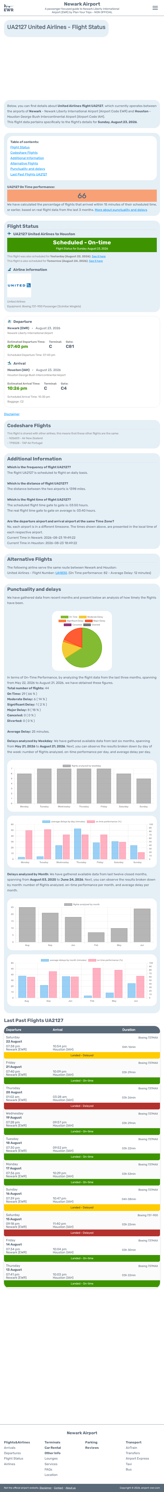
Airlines (9, 1464)
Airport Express (137, 1458)
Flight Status (20, 147)
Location (51, 1475)
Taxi (129, 1464)
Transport (133, 1442)
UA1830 (61, 573)
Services (51, 1464)
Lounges (51, 1458)
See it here (99, 256)
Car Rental (53, 1448)
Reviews (92, 1448)
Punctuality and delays (27, 169)
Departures (12, 1453)
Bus (129, 1469)
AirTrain (131, 1448)
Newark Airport (82, 4)
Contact (58, 1487)
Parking (91, 1442)
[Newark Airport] (9, 7)
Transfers (133, 1453)
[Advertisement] (82, 68)
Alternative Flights (24, 163)
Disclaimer (46, 1487)
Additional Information (27, 158)
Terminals (52, 1442)
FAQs (48, 1469)
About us (71, 1487)
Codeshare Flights (24, 153)
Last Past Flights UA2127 (28, 174)
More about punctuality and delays (121, 210)
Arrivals (9, 1448)
